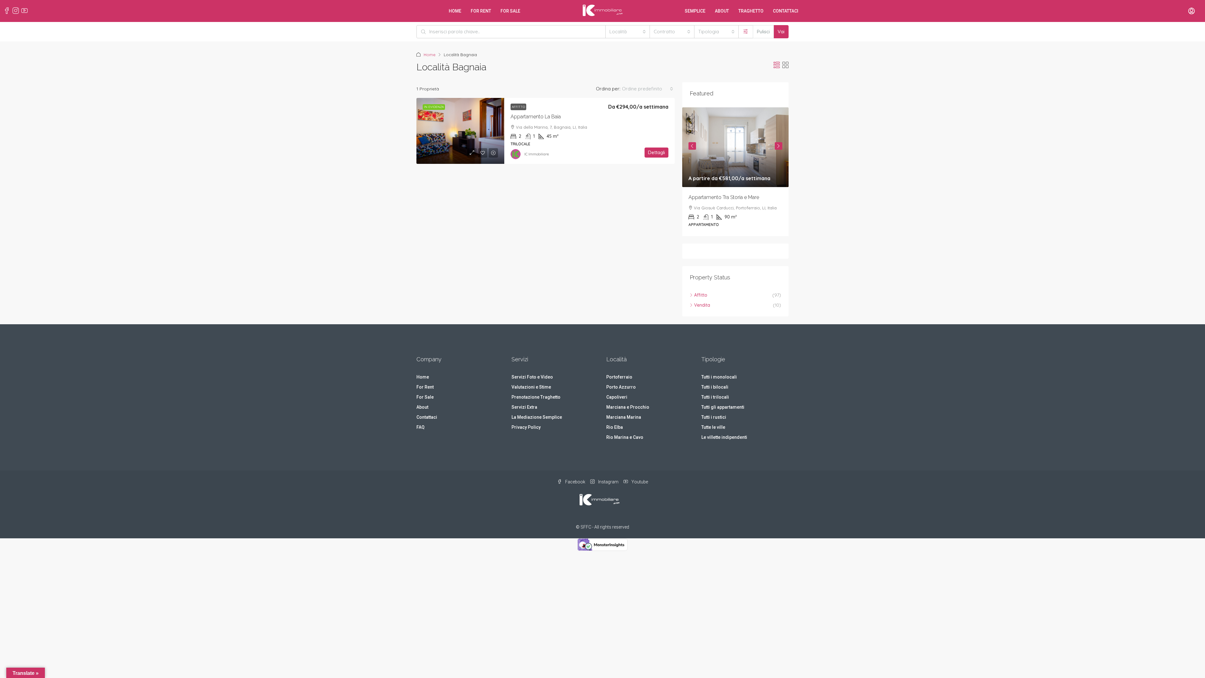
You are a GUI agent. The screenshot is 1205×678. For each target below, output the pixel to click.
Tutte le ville (713, 427)
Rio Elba (614, 427)
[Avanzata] (745, 31)
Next (778, 146)
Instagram (608, 481)
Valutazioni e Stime (531, 387)
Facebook (574, 481)
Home (455, 10)
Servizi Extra (524, 407)
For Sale (510, 10)
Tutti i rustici (713, 417)
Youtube (639, 481)
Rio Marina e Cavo (624, 437)
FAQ (420, 427)
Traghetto (750, 10)
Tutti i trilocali (715, 397)
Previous (692, 146)
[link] (460, 131)
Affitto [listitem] (700, 295)
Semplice (695, 10)
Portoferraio (619, 376)
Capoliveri (616, 397)
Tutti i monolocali (719, 376)
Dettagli (656, 152)
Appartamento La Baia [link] (536, 117)
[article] (735, 171)
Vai (781, 32)
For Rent (481, 10)
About (722, 10)
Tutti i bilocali (714, 387)
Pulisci (763, 32)
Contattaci (785, 10)
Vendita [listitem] (702, 305)
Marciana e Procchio (627, 407)
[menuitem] (1191, 11)
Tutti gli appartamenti (722, 407)
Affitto (518, 107)
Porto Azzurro (621, 387)
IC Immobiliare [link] (536, 154)
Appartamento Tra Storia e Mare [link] (723, 197)
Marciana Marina (623, 417)
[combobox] (627, 31)
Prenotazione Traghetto (535, 397)
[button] (777, 65)
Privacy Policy (526, 427)
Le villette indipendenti (724, 437)
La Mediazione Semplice (536, 417)
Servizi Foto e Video (532, 376)
